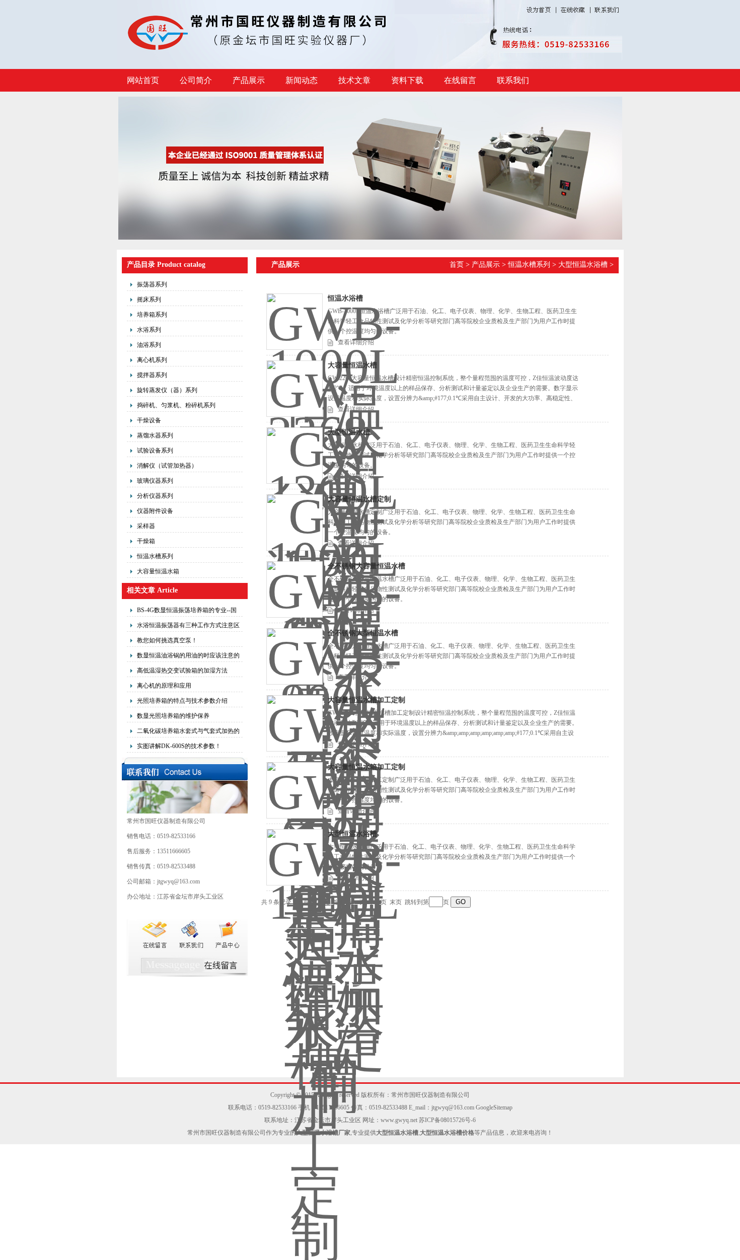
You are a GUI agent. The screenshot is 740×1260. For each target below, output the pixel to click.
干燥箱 (146, 541)
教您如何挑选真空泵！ (167, 640)
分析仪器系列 (155, 495)
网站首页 (143, 80)
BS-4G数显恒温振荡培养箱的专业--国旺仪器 (187, 612)
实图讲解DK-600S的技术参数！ (179, 746)
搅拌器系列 (152, 375)
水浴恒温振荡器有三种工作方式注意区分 (188, 627)
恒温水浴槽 (345, 298)
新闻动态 (301, 80)
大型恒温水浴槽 (583, 264)
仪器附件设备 (155, 510)
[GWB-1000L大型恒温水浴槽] (294, 857)
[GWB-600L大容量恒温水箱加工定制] (294, 790)
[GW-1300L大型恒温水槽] (294, 455)
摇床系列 (149, 299)
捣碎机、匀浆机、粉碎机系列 (176, 405)
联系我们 (513, 80)
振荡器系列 (152, 284)
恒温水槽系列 (155, 556)
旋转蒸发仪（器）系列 (167, 390)
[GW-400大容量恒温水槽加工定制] (294, 723)
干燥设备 (149, 420)
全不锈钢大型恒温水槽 (363, 633)
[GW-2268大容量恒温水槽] (294, 388)
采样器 (146, 526)
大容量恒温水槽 (352, 365)
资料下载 (407, 80)
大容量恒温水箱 (158, 571)
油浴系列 (149, 344)
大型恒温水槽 (349, 432)
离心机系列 (152, 359)
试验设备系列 (155, 450)
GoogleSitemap (494, 1107)
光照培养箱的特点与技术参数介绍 (182, 700)
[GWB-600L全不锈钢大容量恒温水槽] (294, 589)
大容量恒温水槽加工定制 (366, 700)
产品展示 (249, 80)
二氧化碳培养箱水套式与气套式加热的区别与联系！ (188, 732)
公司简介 (196, 80)
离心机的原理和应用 (164, 685)
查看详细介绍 (356, 342)
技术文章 (354, 80)
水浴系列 (149, 329)
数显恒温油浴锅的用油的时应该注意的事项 (188, 657)
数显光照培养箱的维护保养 (173, 715)
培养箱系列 (152, 314)
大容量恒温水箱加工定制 (366, 767)
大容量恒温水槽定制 (359, 499)
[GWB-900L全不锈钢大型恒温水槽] (294, 656)
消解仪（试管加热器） (167, 465)
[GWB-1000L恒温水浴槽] (294, 321)
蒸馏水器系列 (155, 435)
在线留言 (460, 80)
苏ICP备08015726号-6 (447, 1120)
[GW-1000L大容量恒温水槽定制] (294, 522)
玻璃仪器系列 (155, 480)
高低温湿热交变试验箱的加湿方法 (182, 670)
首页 (457, 264)
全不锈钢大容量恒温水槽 (366, 566)
